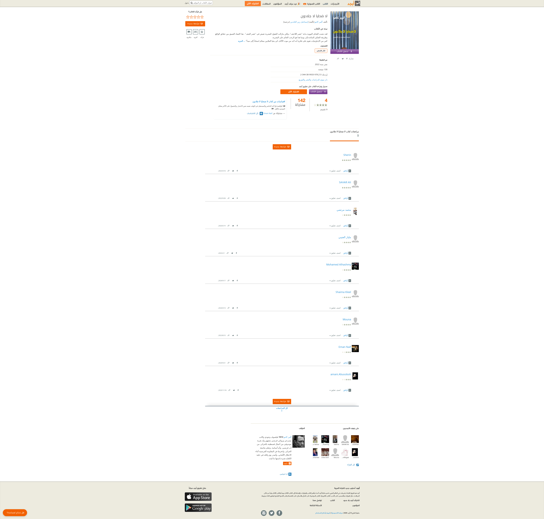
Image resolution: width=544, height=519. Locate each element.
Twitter (342, 58)
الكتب (325, 3)
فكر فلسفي (321, 50)
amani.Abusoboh (355, 457)
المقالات (267, 3)
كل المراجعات (282, 408)
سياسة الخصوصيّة (337, 512)
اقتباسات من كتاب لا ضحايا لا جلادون (268, 101)
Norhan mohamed (315, 457)
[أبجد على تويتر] (271, 513)
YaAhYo (336, 444)
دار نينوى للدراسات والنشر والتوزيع (313, 79)
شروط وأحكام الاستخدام (322, 512)
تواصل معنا (317, 500)
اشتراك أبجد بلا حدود (351, 500)
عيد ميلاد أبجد (292, 3)
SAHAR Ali (345, 444)
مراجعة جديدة (193, 24)
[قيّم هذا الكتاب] (195, 17)
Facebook (346, 58)
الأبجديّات (335, 3)
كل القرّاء (351, 464)
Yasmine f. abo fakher (315, 444)
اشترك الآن (293, 92)
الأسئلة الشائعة (316, 505)
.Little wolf (325, 457)
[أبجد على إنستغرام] (264, 513)
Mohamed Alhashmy (325, 444)
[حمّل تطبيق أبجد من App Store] (198, 496)
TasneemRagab (345, 457)
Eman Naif (268, 113)
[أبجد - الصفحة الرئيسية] (350, 3)
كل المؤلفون (284, 474)
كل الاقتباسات (253, 113)
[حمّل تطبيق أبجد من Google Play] (198, 507)
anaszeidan (355, 444)
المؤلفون (277, 3)
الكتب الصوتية (312, 3)
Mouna (336, 457)
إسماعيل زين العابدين (299, 21)
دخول (187, 3)
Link (228, 170)
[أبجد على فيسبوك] (279, 513)
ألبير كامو (318, 21)
